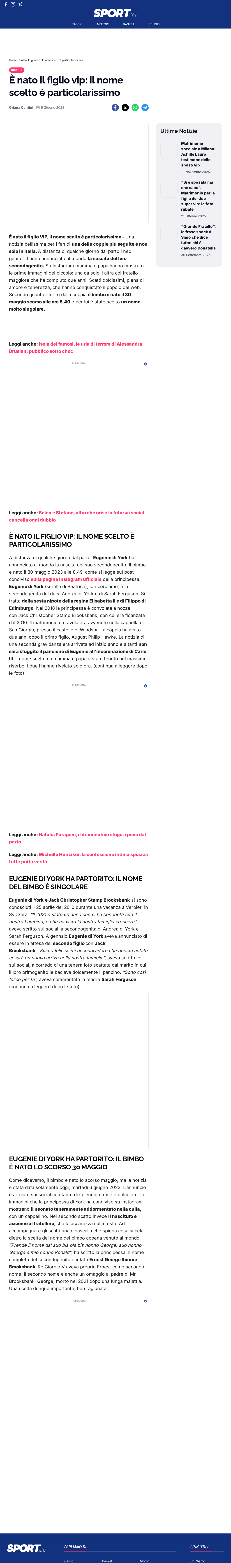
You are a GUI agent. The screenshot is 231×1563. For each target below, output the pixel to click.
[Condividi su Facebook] (115, 107)
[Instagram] (14, 4)
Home (13, 60)
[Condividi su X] (125, 107)
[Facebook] (7, 4)
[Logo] (115, 13)
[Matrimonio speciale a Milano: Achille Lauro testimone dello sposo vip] (169, 157)
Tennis (154, 24)
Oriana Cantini (21, 107)
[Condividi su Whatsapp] (135, 107)
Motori (103, 24)
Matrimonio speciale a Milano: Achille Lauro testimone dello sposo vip (198, 154)
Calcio (77, 24)
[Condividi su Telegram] (145, 107)
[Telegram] (21, 4)
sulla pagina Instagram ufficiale (66, 579)
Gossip (17, 70)
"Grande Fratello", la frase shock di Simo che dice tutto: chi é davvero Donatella (198, 237)
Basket (128, 24)
